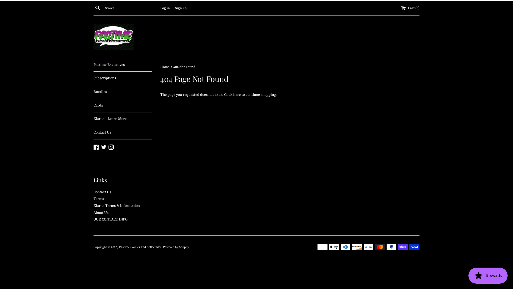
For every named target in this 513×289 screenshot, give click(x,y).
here (237, 95)
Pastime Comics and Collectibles (140, 247)
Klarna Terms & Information (117, 206)
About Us (101, 213)
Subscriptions (105, 78)
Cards (98, 105)
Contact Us (102, 132)
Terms (99, 199)
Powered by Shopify (176, 247)
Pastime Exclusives (109, 65)
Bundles (100, 92)
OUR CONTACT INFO (110, 219)
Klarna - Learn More (110, 119)
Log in (165, 8)
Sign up (180, 8)
